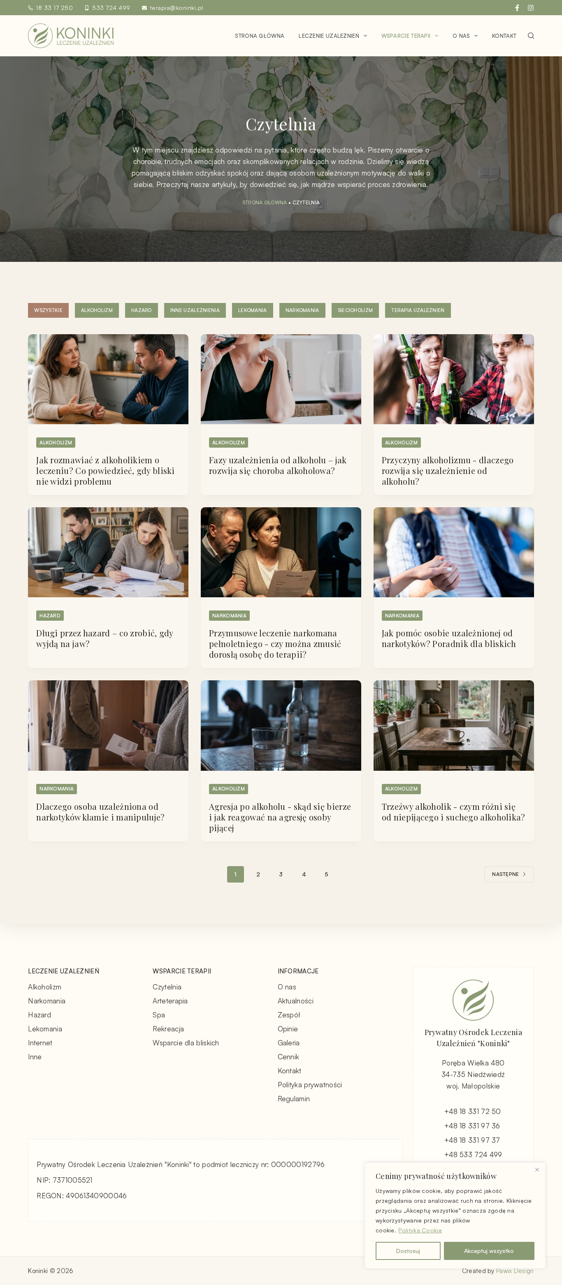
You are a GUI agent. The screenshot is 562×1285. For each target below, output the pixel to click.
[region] (455, 1216)
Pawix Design (515, 1271)
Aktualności (296, 1000)
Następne (505, 874)
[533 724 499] (86, 7)
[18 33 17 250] (30, 7)
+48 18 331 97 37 (472, 1140)
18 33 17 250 (54, 7)
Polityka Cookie (420, 1230)
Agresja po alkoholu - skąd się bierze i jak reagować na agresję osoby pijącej (280, 817)
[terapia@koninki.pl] (144, 7)
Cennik (289, 1056)
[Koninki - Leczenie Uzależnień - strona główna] (71, 35)
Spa (159, 1014)
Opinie (288, 1028)
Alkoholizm (97, 310)
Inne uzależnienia (195, 310)
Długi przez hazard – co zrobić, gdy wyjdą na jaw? (104, 638)
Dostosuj (408, 1250)
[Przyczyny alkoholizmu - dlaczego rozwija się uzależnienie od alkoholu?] (454, 379)
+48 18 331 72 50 (472, 1111)
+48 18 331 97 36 (472, 1125)
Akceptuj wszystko (489, 1250)
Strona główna (259, 35)
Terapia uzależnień (417, 310)
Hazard (141, 310)
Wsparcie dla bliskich (186, 1042)
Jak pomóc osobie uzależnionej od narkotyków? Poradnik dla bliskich (449, 638)
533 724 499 (111, 7)
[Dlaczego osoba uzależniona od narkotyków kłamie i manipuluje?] (108, 725)
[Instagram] (530, 8)
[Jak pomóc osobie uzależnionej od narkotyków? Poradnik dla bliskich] (454, 552)
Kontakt (504, 35)
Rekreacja (168, 1028)
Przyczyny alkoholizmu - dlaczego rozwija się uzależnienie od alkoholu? (448, 470)
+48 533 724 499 (473, 1154)
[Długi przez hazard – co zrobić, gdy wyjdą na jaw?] (108, 552)
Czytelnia (167, 986)
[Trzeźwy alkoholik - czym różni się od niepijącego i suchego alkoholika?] (454, 725)
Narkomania (302, 310)
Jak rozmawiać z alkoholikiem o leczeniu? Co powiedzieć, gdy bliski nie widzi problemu (105, 470)
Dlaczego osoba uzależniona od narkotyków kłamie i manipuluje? (100, 812)
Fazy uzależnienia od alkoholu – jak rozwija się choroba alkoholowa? (278, 465)
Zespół (289, 1014)
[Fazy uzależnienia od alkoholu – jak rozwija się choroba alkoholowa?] (281, 379)
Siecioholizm (355, 310)
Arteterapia (170, 1000)
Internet (40, 1042)
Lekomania (252, 310)
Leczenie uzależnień (329, 35)
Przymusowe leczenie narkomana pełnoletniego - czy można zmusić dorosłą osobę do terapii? (275, 643)
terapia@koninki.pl (176, 7)
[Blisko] (537, 1169)
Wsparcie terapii (406, 35)
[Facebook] (517, 8)
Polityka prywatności (310, 1084)
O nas (461, 35)
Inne (35, 1056)
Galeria (289, 1042)
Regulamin (294, 1098)
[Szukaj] (531, 35)
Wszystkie (48, 310)
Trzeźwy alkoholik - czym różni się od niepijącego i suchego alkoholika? (453, 812)
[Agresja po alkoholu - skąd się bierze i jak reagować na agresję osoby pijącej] (281, 725)
